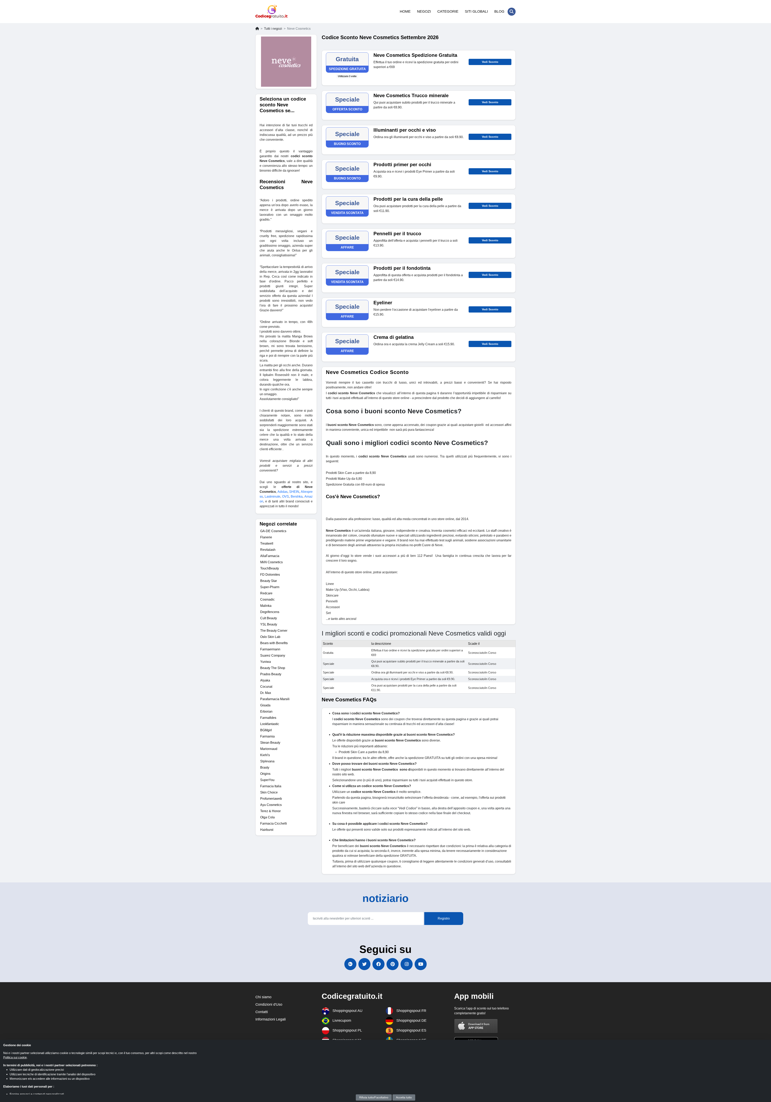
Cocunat (266, 686)
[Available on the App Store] (476, 1026)
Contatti (261, 1012)
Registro (444, 918)
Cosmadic (267, 599)
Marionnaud (268, 749)
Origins (265, 773)
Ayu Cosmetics (271, 805)
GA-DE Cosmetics (273, 531)
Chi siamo (263, 997)
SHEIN (294, 491)
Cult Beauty (268, 618)
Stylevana (267, 761)
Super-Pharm (269, 587)
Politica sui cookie (15, 1057)
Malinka (265, 605)
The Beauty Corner (273, 630)
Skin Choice (269, 792)
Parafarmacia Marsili (275, 699)
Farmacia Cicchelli (273, 823)
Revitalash (267, 549)
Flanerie (266, 537)
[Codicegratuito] (271, 11)
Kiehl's (265, 755)
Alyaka (265, 680)
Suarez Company (272, 655)
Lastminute (272, 496)
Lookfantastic (269, 724)
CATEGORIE (447, 11)
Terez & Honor (270, 811)
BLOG (499, 11)
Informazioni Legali (270, 1019)
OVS (285, 496)
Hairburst (266, 829)
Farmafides (268, 717)
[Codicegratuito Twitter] (364, 964)
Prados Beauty (270, 674)
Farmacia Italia (270, 786)
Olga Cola (267, 817)
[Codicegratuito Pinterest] (393, 964)
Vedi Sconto (490, 61)
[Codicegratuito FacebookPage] (378, 964)
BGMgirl (266, 730)
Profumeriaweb (271, 798)
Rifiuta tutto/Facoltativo (373, 1097)
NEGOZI (424, 11)
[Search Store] (512, 12)
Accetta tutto (404, 1097)
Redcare (266, 593)
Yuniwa (265, 661)
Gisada (265, 705)
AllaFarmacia (269, 556)
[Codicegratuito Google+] (350, 964)
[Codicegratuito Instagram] (407, 964)
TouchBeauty (269, 568)
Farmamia (267, 736)
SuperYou (267, 780)
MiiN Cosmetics (271, 562)
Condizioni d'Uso (268, 1004)
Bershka (297, 496)
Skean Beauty (270, 742)
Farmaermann (270, 649)
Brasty (264, 767)
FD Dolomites (270, 574)
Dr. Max (265, 693)
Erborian (266, 711)
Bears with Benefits (274, 643)
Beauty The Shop (272, 668)
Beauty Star (268, 581)
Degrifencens (269, 612)
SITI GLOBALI (476, 11)
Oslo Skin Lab (270, 637)
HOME (405, 11)
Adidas (282, 491)
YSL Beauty (268, 624)
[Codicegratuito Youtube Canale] (421, 964)
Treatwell (266, 543)
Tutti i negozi (273, 28)
